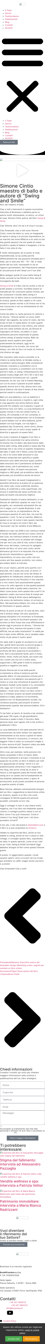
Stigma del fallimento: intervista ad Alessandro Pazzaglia (20, 1164)
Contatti (9, 25)
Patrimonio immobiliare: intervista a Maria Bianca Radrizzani (20, 1205)
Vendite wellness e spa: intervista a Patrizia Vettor (21, 1183)
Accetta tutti (14, 1339)
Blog (7, 22)
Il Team (8, 10)
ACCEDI (8, 28)
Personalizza (31, 1339)
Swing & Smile (6, 286)
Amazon (32, 828)
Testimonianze (12, 16)
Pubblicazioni (11, 19)
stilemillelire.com (35, 825)
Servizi (8, 13)
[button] (22, 74)
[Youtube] (10, 1313)
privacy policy (6, 1132)
